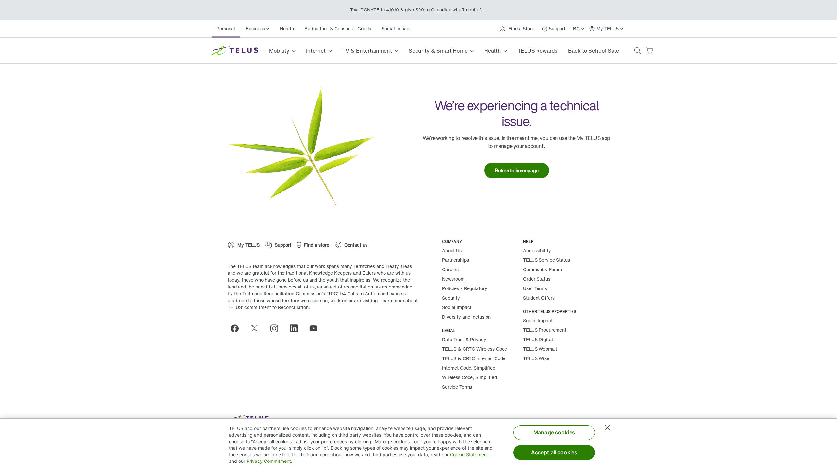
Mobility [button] (279, 51)
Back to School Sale (593, 51)
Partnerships (455, 259)
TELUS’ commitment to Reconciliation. (269, 307)
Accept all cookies (554, 452)
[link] (517, 170)
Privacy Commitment (269, 461)
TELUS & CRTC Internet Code (473, 358)
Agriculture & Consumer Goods (337, 28)
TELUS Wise (536, 358)
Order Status (536, 278)
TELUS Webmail (540, 348)
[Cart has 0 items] (649, 50)
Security (451, 297)
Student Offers (539, 297)
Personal (225, 28)
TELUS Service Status (546, 259)
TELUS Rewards (537, 51)
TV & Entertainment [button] (367, 51)
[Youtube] (316, 328)
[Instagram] (276, 328)
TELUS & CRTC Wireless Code (474, 348)
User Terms (535, 288)
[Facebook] (237, 328)
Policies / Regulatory (464, 288)
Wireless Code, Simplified (469, 377)
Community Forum (542, 269)
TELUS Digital (538, 339)
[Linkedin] (296, 328)
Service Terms (457, 386)
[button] (637, 51)
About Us (452, 250)
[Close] (607, 428)
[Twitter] (257, 328)
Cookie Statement (469, 454)
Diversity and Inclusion (466, 316)
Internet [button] (316, 51)
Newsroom (453, 278)
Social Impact (396, 28)
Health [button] (492, 51)
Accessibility (537, 250)
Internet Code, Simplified (468, 367)
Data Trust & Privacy (464, 339)
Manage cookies (554, 432)
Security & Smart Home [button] (438, 51)
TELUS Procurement (544, 329)
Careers (450, 269)
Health (287, 28)
